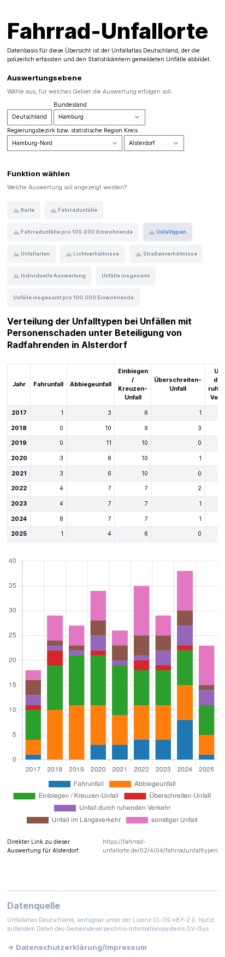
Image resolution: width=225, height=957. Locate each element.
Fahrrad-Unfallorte (107, 31)
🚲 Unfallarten (31, 254)
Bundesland (70, 104)
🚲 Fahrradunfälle (73, 210)
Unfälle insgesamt (126, 275)
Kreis (131, 130)
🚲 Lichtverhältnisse (92, 254)
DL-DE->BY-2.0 (174, 920)
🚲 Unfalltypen (167, 232)
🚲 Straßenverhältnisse (166, 254)
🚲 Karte (23, 210)
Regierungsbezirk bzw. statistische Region (64, 130)
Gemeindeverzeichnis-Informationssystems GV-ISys (137, 928)
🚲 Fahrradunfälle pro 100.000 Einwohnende (73, 232)
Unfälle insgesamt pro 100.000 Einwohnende (73, 297)
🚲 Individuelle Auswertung (49, 275)
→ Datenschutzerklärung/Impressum (77, 947)
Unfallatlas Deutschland (144, 50)
